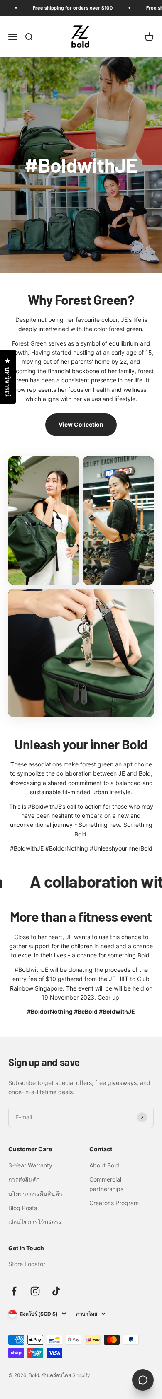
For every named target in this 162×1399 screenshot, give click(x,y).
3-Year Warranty (30, 1165)
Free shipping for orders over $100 (62, 8)
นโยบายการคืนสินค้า (35, 1193)
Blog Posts (22, 1207)
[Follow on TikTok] (56, 1291)
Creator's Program (114, 1202)
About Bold (104, 1165)
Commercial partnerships (106, 1184)
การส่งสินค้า (24, 1179)
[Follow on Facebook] (14, 1291)
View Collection (81, 424)
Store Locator (26, 1263)
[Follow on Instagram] (35, 1291)
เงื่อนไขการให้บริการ (34, 1221)
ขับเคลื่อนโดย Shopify (66, 1375)
